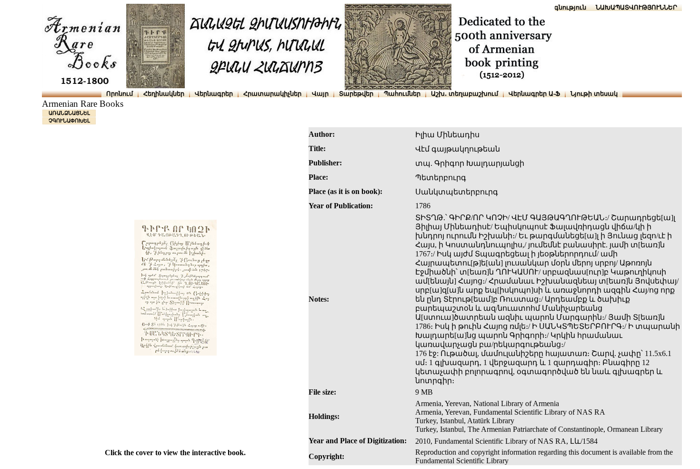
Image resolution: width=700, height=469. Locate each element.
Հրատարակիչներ (272, 93)
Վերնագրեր (214, 93)
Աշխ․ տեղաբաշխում (464, 93)
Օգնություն (568, 7)
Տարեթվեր (356, 93)
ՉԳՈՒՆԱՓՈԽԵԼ (69, 120)
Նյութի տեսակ (594, 93)
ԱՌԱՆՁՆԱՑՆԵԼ (69, 113)
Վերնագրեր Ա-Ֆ (534, 93)
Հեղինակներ (163, 93)
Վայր (320, 93)
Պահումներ (402, 93)
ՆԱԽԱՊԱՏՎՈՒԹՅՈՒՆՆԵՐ (636, 7)
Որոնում (119, 93)
